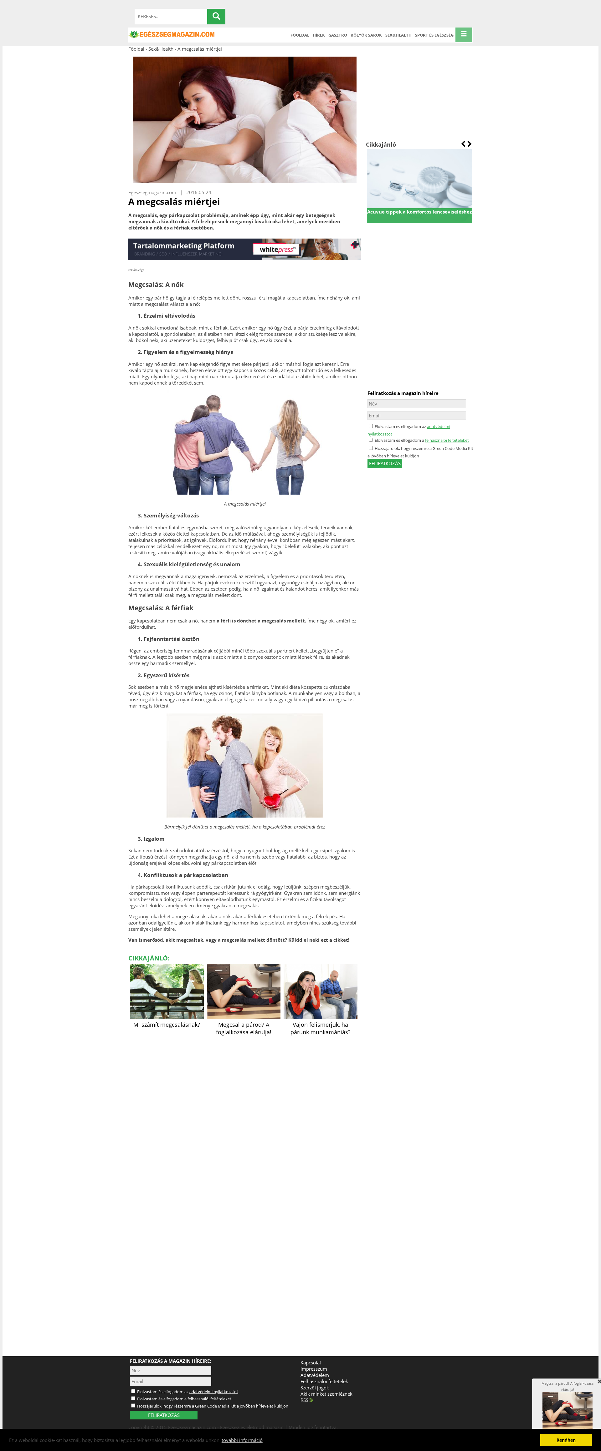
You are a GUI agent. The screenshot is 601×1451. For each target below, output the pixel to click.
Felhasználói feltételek (324, 1381)
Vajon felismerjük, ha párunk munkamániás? (320, 1028)
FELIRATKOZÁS (164, 1415)
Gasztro (337, 35)
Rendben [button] (566, 1440)
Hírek (319, 35)
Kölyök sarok (366, 35)
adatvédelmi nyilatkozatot (213, 1391)
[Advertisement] (419, 96)
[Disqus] (244, 1115)
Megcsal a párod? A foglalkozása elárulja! (243, 1028)
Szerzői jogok (314, 1387)
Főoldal (299, 35)
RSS (305, 1400)
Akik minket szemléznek (326, 1394)
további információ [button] (242, 1440)
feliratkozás (385, 463)
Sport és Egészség (434, 35)
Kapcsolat (310, 1362)
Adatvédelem (314, 1375)
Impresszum (313, 1369)
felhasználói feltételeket (447, 440)
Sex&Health (398, 35)
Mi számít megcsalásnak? (166, 1024)
